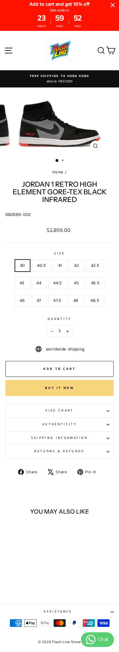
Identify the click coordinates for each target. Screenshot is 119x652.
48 (75, 300)
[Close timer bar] (112, 5)
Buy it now (59, 388)
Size (59, 253)
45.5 (95, 283)
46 (22, 300)
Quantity (59, 319)
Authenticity (59, 424)
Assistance (57, 611)
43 (22, 283)
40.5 (41, 265)
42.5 (95, 265)
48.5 (94, 300)
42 (76, 265)
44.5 (57, 283)
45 (76, 283)
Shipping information (59, 437)
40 (22, 265)
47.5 (57, 300)
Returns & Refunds (59, 451)
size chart (59, 410)
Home (57, 172)
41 (60, 265)
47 (39, 300)
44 (38, 283)
